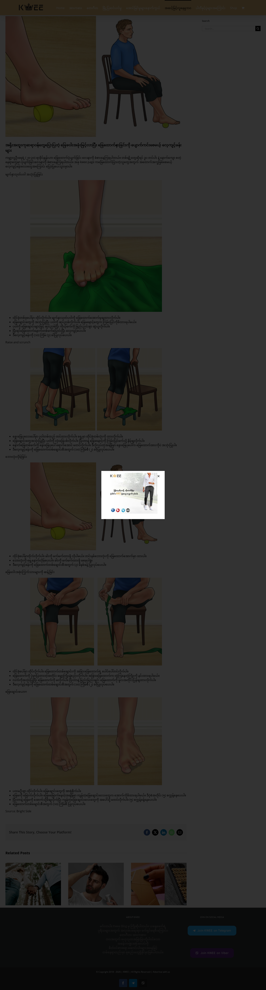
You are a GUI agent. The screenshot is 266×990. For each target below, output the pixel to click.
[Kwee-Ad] (133, 474)
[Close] (158, 476)
